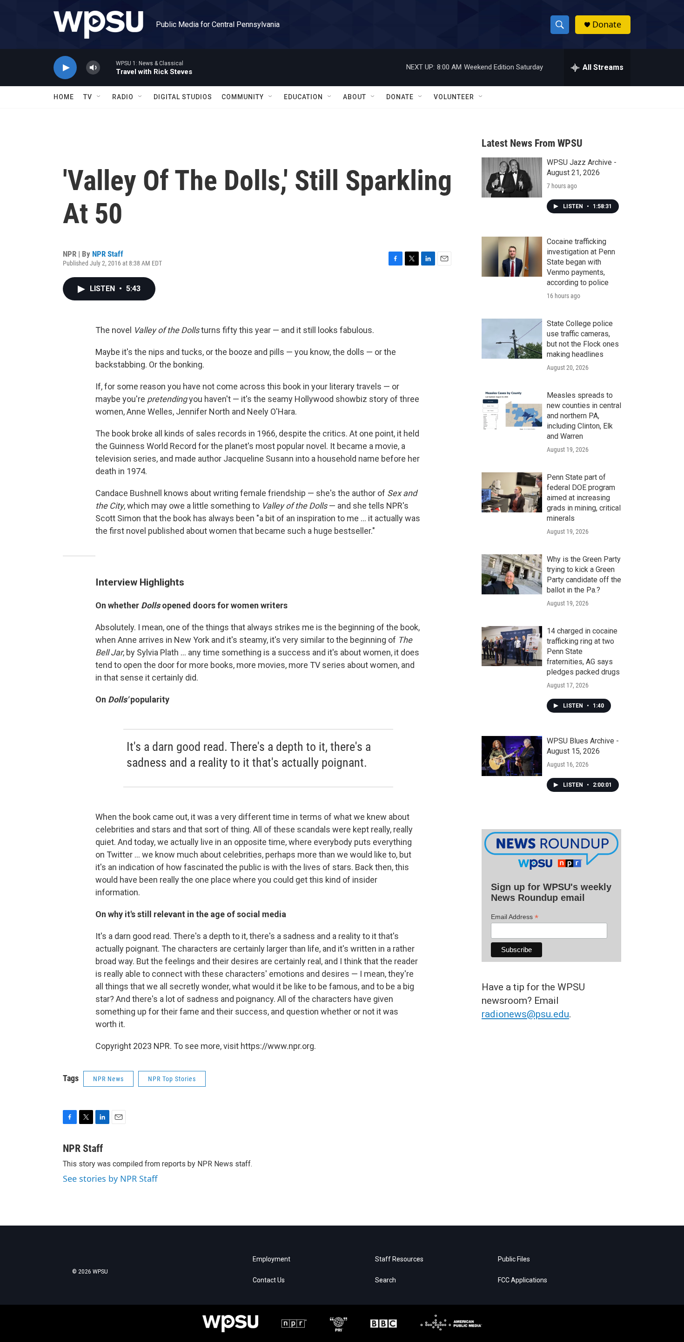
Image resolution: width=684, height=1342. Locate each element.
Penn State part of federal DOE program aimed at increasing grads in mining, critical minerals (584, 498)
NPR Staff (107, 254)
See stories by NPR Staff (110, 1178)
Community (242, 97)
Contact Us (269, 1280)
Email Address (514, 917)
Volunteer (454, 97)
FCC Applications (522, 1280)
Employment (271, 1259)
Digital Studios (183, 97)
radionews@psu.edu (525, 1014)
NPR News (108, 1079)
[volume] (93, 67)
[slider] (108, 67)
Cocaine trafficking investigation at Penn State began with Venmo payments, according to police (581, 262)
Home (64, 97)
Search (385, 1280)
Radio (123, 97)
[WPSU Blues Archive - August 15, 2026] (512, 756)
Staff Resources (399, 1259)
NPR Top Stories (172, 1079)
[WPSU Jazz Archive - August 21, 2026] (512, 177)
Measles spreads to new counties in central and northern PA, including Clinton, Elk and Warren (584, 416)
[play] (65, 67)
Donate (606, 24)
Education (303, 97)
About (354, 97)
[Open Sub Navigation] (99, 97)
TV (87, 97)
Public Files (514, 1259)
